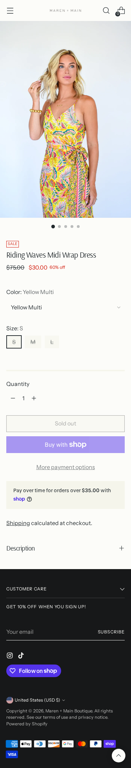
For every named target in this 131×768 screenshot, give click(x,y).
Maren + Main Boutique (68, 710)
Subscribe (111, 631)
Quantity (17, 383)
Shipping (18, 522)
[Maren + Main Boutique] (65, 10)
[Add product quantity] (34, 398)
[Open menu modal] (10, 10)
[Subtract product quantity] (13, 398)
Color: (30, 291)
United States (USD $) (37, 700)
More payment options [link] (65, 467)
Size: (14, 328)
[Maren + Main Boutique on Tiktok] (21, 656)
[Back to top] (118, 755)
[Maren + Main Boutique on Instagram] (10, 656)
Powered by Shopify (27, 723)
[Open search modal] (106, 10)
